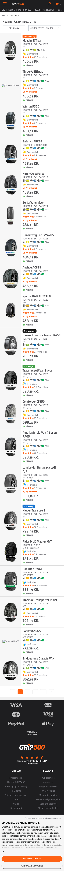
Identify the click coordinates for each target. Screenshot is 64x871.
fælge (11, 10)
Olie (60, 10)
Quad (37, 10)
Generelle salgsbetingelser (48, 799)
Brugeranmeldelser (48, 786)
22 (43, 691)
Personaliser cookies (32, 866)
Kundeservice (48, 777)
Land (16, 799)
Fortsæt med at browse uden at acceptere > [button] (43, 818)
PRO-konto (16, 790)
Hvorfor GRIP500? (16, 782)
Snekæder (48, 10)
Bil (3, 10)
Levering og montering (16, 786)
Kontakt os (48, 782)
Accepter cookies (32, 859)
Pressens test (16, 777)
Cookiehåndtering (48, 803)
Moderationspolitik (48, 795)
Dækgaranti (16, 808)
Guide (16, 803)
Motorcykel (24, 10)
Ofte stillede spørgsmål (16, 795)
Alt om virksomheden (48, 808)
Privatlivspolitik (48, 790)
